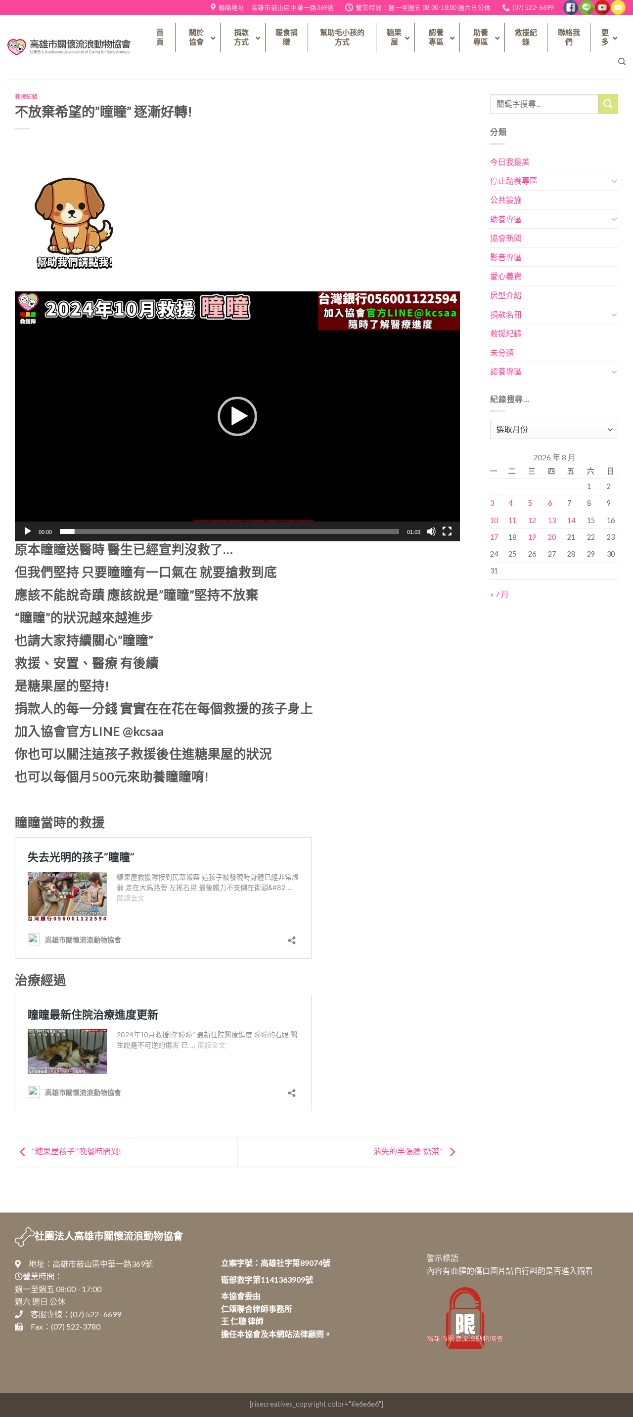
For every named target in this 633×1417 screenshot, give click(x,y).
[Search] (622, 61)
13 (552, 520)
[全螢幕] (447, 531)
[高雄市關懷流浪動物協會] (69, 47)
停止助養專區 (514, 180)
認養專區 (506, 371)
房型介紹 (506, 295)
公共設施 (506, 199)
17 (494, 537)
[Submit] (608, 103)
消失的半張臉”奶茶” (408, 1151)
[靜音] (431, 531)
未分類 (502, 352)
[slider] (229, 531)
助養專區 (506, 219)
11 (512, 520)
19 (532, 537)
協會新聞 (506, 238)
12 (532, 520)
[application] (237, 416)
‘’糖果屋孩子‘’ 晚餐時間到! (76, 1151)
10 (494, 520)
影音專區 (506, 257)
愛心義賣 (506, 276)
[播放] (28, 531)
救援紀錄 (26, 96)
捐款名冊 (506, 314)
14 (571, 520)
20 (552, 537)
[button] (237, 416)
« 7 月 (499, 594)
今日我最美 (510, 161)
